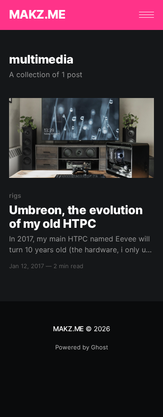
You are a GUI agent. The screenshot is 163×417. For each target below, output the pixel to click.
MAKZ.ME (37, 15)
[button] (146, 14)
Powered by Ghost (81, 347)
